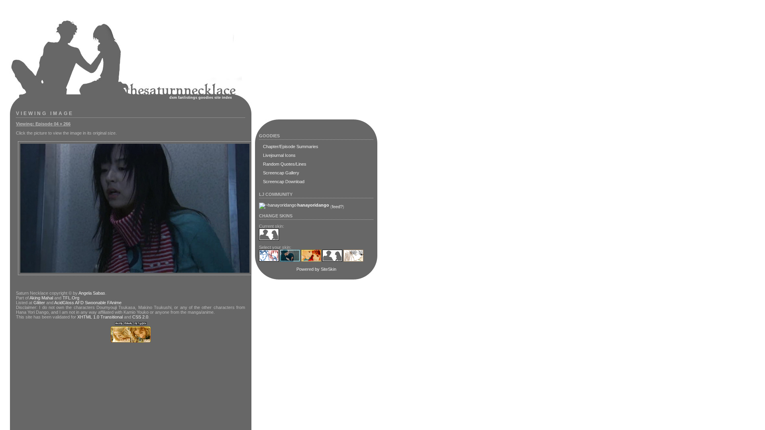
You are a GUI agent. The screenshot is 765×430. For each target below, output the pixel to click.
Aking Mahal (41, 297)
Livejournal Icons (279, 155)
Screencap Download (283, 181)
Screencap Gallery (281, 172)
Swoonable (95, 302)
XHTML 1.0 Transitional (100, 317)
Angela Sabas (91, 293)
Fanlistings (187, 98)
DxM (173, 98)
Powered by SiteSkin (316, 269)
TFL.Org (71, 297)
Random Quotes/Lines (284, 164)
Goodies (205, 98)
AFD (79, 302)
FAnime (114, 302)
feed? (337, 206)
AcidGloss (64, 302)
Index (227, 98)
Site (217, 98)
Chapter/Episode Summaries (290, 146)
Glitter (39, 302)
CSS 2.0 (140, 317)
